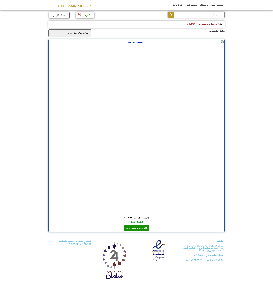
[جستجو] (171, 15)
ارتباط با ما (178, 5)
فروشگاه (204, 5)
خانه (221, 24)
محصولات (192, 5)
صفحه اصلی (217, 5)
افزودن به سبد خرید (136, 227)
